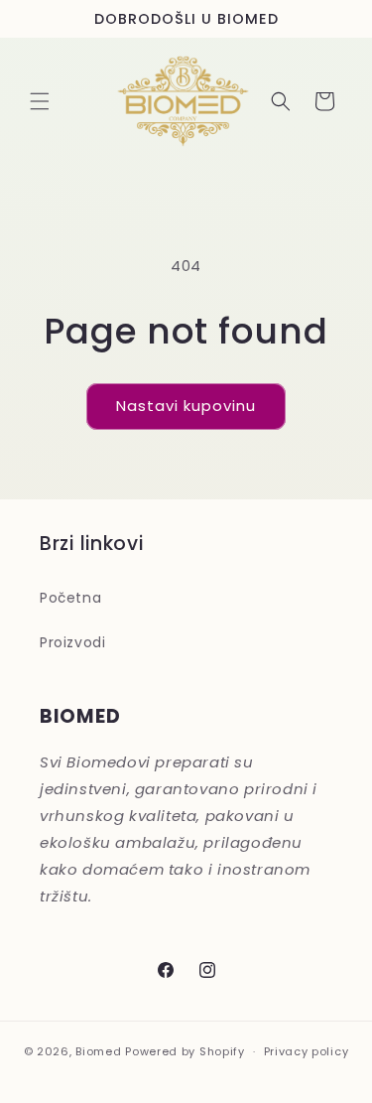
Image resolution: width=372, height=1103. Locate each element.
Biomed (98, 1051)
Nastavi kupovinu (186, 405)
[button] (40, 101)
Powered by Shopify (185, 1051)
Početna (70, 598)
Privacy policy (306, 1051)
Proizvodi (72, 642)
